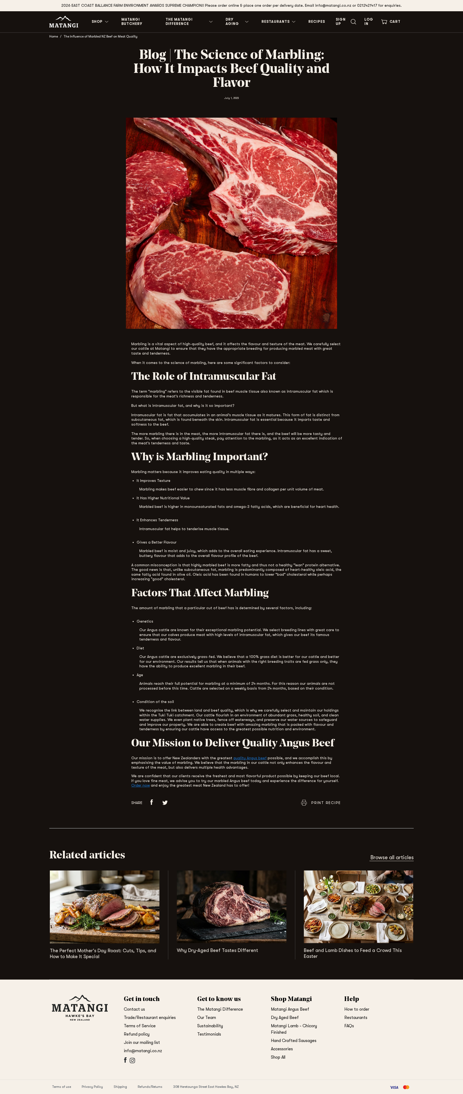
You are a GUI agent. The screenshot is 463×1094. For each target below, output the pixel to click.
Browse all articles (392, 857)
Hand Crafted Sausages (293, 1040)
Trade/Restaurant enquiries (150, 1017)
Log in (368, 21)
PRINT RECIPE (326, 803)
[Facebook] (124, 1063)
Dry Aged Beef (285, 1017)
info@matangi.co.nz (143, 1050)
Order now (140, 785)
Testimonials (209, 1034)
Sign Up (341, 21)
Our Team (206, 1017)
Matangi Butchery (131, 21)
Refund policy (137, 1034)
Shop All (278, 1057)
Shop (97, 22)
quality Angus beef (250, 758)
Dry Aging (232, 21)
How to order (356, 1009)
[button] (152, 803)
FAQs (349, 1026)
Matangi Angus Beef (290, 1009)
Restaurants (276, 22)
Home (53, 36)
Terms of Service (140, 1026)
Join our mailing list (142, 1042)
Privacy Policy (92, 1087)
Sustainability (210, 1026)
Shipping (120, 1087)
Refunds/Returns (150, 1087)
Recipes (316, 22)
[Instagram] (131, 1063)
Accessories (282, 1049)
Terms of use (61, 1087)
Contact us (134, 1009)
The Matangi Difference (179, 21)
